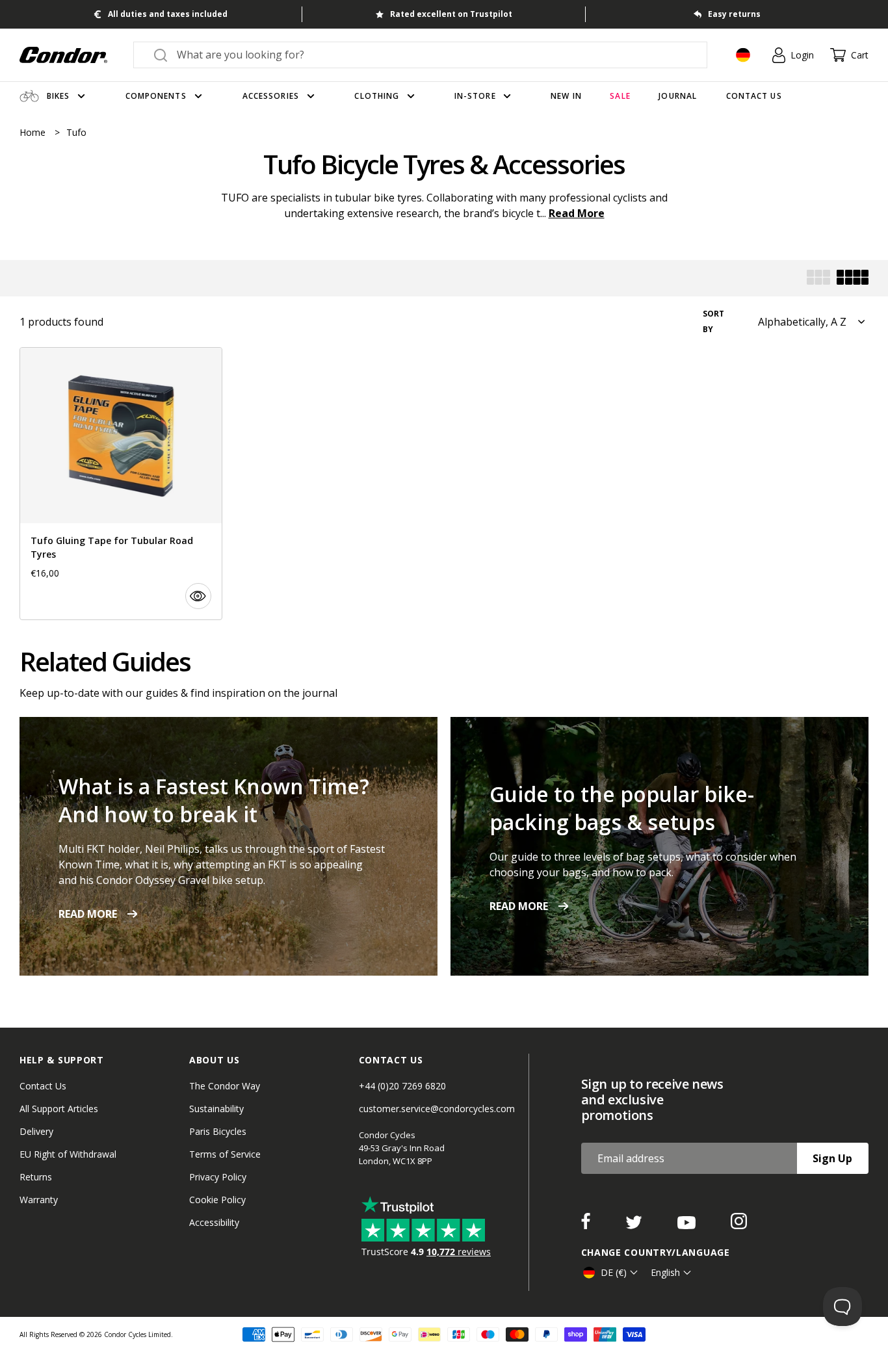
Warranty (39, 1199)
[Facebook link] (587, 1225)
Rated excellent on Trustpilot (451, 14)
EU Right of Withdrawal (68, 1154)
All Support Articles (59, 1108)
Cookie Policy (217, 1199)
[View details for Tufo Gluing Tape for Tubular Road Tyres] (121, 483)
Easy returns (734, 14)
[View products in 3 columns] (818, 278)
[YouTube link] (687, 1225)
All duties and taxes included (168, 14)
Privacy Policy (217, 1177)
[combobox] (432, 54)
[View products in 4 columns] (852, 278)
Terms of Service (225, 1154)
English (665, 1272)
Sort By (713, 321)
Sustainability (216, 1108)
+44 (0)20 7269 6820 (402, 1086)
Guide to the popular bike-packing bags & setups (622, 808)
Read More (577, 213)
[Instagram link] (739, 1225)
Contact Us (43, 1086)
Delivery (36, 1131)
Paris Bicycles (217, 1131)
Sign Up (832, 1158)
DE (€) (614, 1272)
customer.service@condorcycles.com (437, 1108)
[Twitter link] (635, 1225)
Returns (36, 1177)
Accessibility (214, 1222)
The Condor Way (224, 1086)
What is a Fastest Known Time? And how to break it (214, 800)
